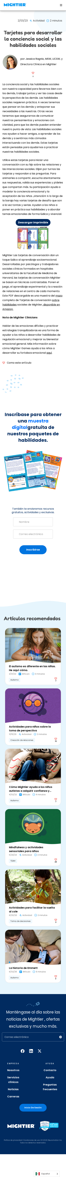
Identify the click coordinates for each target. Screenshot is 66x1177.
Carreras (13, 1096)
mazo (58, 295)
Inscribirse (33, 550)
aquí (49, 353)
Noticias (13, 1089)
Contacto (50, 1070)
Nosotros (13, 1070)
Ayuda (50, 1077)
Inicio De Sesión (33, 1107)
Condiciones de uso (32, 1140)
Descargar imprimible (33, 222)
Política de (8, 1140)
